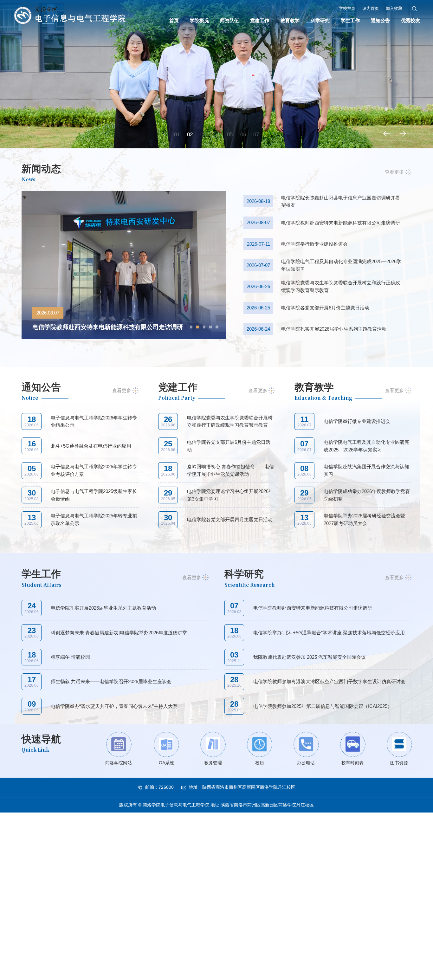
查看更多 (394, 172)
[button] (386, 133)
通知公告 (380, 20)
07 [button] (256, 135)
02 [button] (190, 135)
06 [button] (243, 135)
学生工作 (350, 20)
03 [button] (203, 135)
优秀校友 (410, 20)
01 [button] (177, 135)
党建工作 (259, 20)
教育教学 (290, 20)
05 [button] (230, 135)
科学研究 (320, 20)
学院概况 (199, 20)
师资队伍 (229, 20)
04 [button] (216, 135)
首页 (174, 20)
